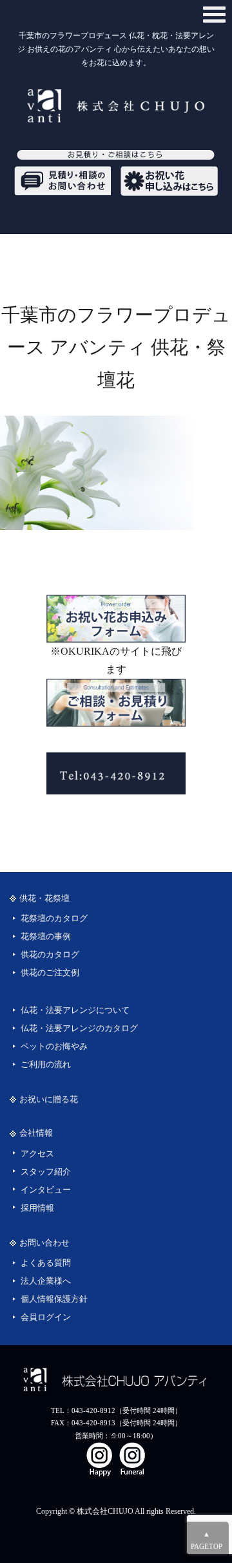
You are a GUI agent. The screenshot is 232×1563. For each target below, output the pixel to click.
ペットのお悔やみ (54, 1046)
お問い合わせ (44, 1243)
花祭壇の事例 (46, 936)
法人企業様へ (46, 1281)
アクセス (37, 1153)
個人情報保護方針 (54, 1299)
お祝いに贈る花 (48, 1099)
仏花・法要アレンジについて (75, 1010)
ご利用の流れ (46, 1064)
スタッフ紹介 (46, 1171)
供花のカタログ (50, 954)
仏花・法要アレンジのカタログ (79, 1028)
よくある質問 (46, 1263)
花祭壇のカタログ (54, 918)
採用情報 (37, 1208)
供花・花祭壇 (44, 898)
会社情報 (36, 1133)
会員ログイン (46, 1317)
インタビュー (46, 1190)
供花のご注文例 (50, 972)
